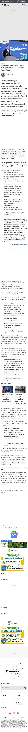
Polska (4, 608)
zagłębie (5, 580)
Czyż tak (3, 699)
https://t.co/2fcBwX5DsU (11, 207)
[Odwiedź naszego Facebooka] (18, 713)
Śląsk (2, 702)
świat (4, 614)
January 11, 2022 (8, 214)
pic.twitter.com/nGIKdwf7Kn (12, 375)
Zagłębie (17, 695)
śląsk (4, 573)
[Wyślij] (25, 687)
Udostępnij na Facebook (6, 540)
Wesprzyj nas (19, 699)
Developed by (15, 717)
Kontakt (3, 707)
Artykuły (5, 41)
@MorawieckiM (8, 205)
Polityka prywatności (19, 703)
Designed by (3, 717)
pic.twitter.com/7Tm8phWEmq (13, 209)
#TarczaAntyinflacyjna (11, 363)
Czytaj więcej (22, 691)
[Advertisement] (14, 26)
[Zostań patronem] (10, 713)
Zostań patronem (22, 1)
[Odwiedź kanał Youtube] (14, 713)
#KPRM (6, 361)
